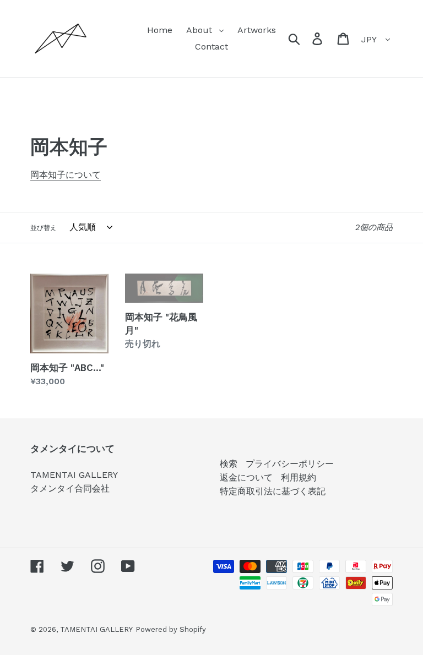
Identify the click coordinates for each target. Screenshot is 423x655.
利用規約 (298, 477)
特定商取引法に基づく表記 (273, 491)
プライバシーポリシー (290, 464)
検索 (228, 464)
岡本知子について (65, 175)
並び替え (43, 228)
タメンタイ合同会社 (70, 488)
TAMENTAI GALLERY (74, 475)
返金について (246, 477)
